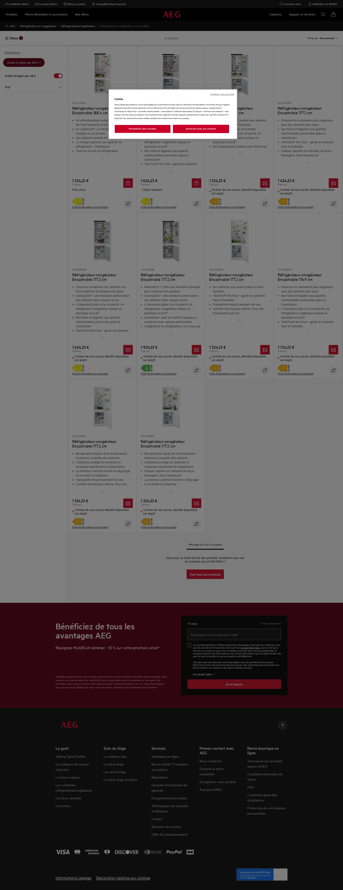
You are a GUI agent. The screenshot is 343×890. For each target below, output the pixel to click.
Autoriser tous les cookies (201, 129)
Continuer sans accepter (222, 94)
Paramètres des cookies (142, 129)
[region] (172, 114)
